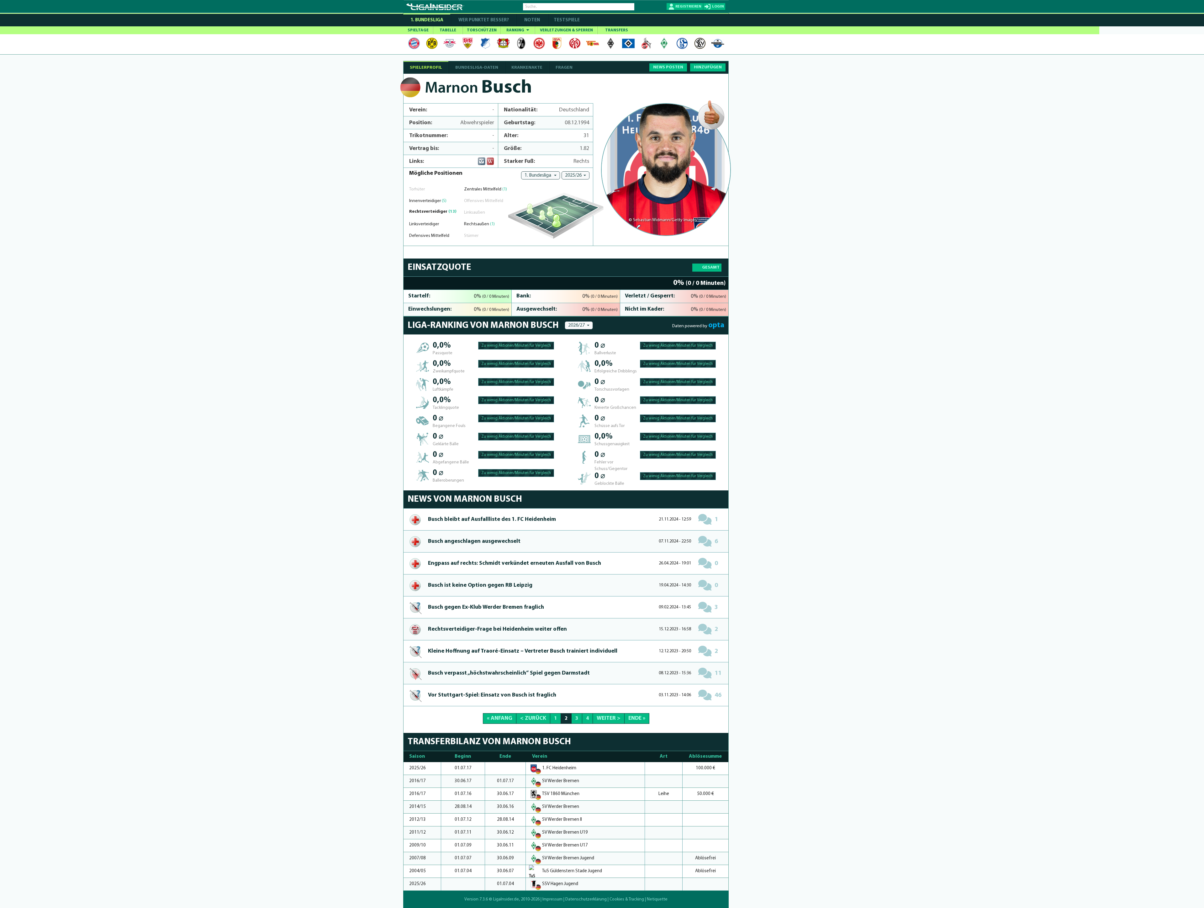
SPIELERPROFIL (426, 67)
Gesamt (711, 267)
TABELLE (448, 30)
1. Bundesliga (426, 20)
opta (716, 325)
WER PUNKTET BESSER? (483, 20)
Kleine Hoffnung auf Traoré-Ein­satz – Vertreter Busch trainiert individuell (522, 651)
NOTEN (532, 20)
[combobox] (540, 175)
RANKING (515, 30)
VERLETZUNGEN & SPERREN (566, 30)
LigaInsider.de (506, 899)
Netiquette (657, 899)
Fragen (564, 67)
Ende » (636, 718)
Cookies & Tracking (627, 899)
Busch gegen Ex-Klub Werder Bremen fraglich (486, 607)
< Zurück (533, 718)
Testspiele (566, 20)
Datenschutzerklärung (586, 899)
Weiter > (608, 718)
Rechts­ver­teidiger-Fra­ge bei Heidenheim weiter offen (497, 629)
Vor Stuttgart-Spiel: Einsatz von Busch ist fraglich (492, 695)
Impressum (552, 899)
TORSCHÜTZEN (482, 30)
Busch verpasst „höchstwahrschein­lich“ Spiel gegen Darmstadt (509, 673)
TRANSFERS (616, 30)
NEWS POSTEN (668, 67)
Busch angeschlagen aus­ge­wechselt (474, 541)
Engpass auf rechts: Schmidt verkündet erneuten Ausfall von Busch (514, 563)
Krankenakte (526, 67)
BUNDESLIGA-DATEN (476, 67)
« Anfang (499, 718)
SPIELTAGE (418, 30)
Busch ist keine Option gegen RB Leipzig (480, 585)
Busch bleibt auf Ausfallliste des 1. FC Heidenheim (492, 519)
